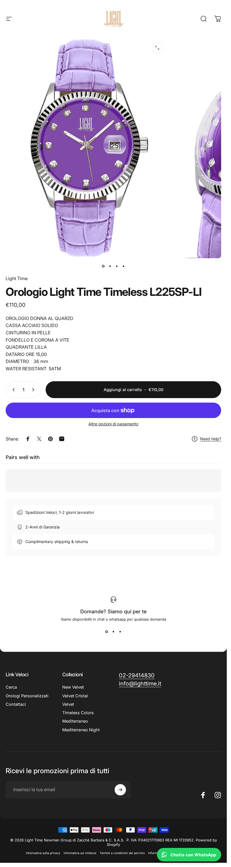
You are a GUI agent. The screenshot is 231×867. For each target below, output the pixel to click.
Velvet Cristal (75, 695)
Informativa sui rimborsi (80, 853)
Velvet (68, 704)
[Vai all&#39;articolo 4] (123, 266)
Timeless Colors (78, 712)
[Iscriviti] (120, 789)
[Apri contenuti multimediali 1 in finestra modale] (157, 47)
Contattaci (16, 704)
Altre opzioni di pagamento (113, 423)
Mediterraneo (75, 721)
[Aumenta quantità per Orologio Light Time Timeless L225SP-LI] (34, 390)
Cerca (11, 687)
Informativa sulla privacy (43, 853)
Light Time (17, 278)
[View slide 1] (106, 631)
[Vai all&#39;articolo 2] (110, 266)
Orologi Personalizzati (27, 695)
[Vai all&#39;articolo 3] (117, 266)
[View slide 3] (120, 631)
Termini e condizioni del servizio (122, 853)
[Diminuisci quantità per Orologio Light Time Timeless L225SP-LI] (12, 390)
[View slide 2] (113, 631)
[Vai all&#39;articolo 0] (103, 266)
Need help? (210, 438)
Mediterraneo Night (81, 729)
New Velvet (73, 687)
